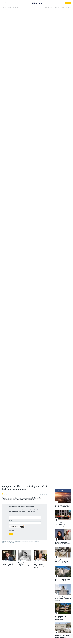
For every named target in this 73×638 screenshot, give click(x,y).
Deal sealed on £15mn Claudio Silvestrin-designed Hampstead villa (63, 617)
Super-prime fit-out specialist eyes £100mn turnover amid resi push (62, 561)
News (5, 494)
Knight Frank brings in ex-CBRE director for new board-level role (8, 564)
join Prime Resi (35, 509)
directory (9, 7)
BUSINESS (50, 7)
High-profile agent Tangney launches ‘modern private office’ (24, 564)
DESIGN (62, 7)
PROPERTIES (56, 7)
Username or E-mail (12, 515)
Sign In (62, 2)
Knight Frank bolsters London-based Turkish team (63, 542)
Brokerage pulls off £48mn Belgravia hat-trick (62, 636)
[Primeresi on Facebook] (42, 494)
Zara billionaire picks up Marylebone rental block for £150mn (63, 598)
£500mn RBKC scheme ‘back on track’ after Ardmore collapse (61, 524)
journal (4, 7)
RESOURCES (68, 7)
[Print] (46, 494)
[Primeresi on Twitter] (37, 494)
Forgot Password (12, 537)
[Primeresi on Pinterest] (44, 494)
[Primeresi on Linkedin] (40, 494)
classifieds (15, 7)
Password (10, 520)
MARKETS (45, 7)
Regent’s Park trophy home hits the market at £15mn (62, 580)
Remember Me (12, 530)
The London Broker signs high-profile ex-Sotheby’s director (39, 565)
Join (68, 2)
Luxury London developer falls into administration (62, 505)
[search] (5, 3)
